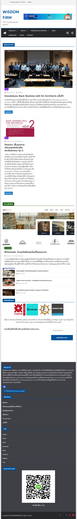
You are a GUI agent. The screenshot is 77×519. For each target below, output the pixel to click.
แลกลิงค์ (5, 422)
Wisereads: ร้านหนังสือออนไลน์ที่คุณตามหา (25, 252)
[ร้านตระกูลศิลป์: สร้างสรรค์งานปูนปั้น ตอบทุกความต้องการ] (9, 272)
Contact (30, 35)
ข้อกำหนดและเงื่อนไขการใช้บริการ (12, 406)
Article (23, 31)
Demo (4, 442)
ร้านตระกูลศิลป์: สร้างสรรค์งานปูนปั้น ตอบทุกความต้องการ (32, 271)
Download (12, 35)
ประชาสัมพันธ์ (8, 248)
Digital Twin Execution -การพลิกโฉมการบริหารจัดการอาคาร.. (34, 281)
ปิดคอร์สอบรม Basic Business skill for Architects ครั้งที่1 (34, 96)
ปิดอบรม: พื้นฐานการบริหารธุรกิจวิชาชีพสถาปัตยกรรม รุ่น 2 (15, 147)
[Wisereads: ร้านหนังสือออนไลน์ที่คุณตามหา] (38, 226)
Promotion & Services (39, 31)
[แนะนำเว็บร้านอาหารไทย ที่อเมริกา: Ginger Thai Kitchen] (9, 291)
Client (21, 35)
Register (5, 458)
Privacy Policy (7, 418)
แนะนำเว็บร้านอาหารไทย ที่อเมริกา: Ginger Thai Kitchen (32, 290)
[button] (17, 30)
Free (4, 462)
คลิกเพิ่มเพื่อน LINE (38, 505)
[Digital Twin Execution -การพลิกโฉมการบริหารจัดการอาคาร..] (9, 282)
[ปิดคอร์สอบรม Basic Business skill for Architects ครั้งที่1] (38, 69)
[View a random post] (72, 33)
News (53, 31)
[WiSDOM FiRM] (5, 33)
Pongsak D (20, 92)
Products (12, 31)
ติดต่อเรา (5, 402)
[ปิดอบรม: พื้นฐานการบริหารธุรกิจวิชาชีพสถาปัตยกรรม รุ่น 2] (20, 128)
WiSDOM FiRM (11, 15)
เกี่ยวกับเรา (6, 414)
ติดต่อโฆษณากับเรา (8, 410)
